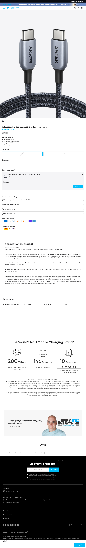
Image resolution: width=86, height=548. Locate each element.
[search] (75, 8)
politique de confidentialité (45, 475)
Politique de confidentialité (35, 538)
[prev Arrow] (3, 425)
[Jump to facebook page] (4, 525)
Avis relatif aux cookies (73, 538)
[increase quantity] (10, 164)
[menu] (82, 8)
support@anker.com (12, 491)
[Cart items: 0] (78, 8)
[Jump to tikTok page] (18, 525)
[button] (78, 186)
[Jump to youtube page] (11, 525)
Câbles (10, 453)
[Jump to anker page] (5, 532)
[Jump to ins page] (14, 525)
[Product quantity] (7, 164)
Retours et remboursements (21, 538)
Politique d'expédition (8, 538)
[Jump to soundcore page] (20, 532)
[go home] (12, 8)
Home (5, 453)
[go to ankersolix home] (7, 4)
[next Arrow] (83, 425)
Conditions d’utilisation (48, 538)
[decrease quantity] (3, 164)
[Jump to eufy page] (26, 532)
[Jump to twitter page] (8, 525)
